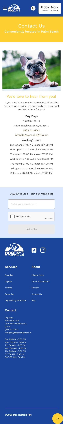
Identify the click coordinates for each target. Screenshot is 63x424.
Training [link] (9, 288)
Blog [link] (33, 300)
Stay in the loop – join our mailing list (31, 193)
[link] (50, 8)
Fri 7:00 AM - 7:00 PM (14, 354)
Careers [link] (35, 288)
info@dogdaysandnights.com (31, 134)
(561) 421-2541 (31, 130)
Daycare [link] (9, 281)
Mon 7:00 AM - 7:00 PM (15, 342)
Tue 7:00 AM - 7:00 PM (15, 345)
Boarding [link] (9, 275)
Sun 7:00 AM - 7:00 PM (15, 339)
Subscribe (31, 229)
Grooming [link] (9, 294)
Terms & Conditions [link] (40, 281)
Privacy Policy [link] (37, 275)
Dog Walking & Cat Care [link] (16, 300)
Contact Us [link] (36, 294)
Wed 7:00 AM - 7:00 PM (15, 348)
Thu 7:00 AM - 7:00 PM (15, 351)
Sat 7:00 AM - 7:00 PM (15, 357)
